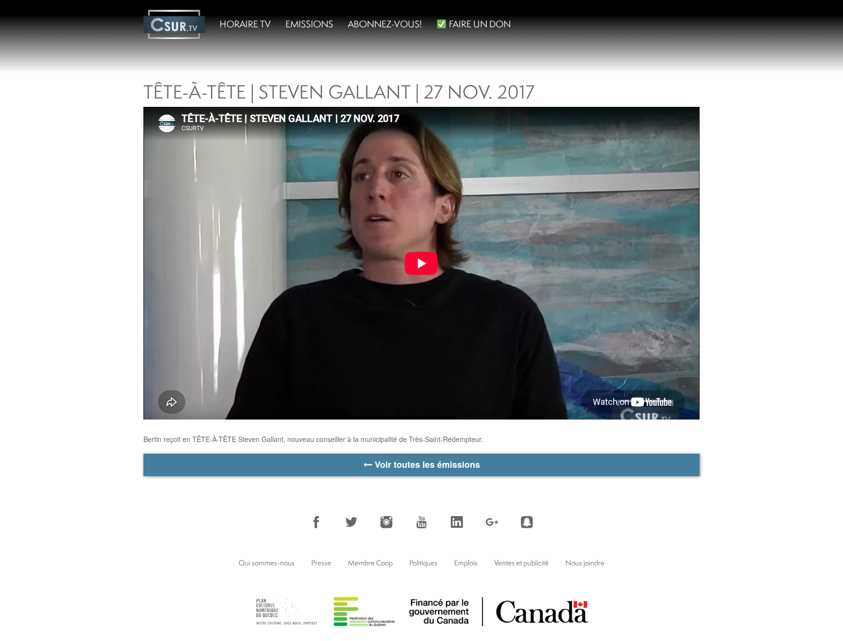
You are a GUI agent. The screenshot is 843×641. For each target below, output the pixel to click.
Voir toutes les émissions (426, 464)
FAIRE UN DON (479, 24)
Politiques (423, 563)
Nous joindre (584, 563)
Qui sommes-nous (267, 563)
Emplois (466, 563)
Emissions (309, 24)
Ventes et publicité (521, 563)
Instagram (386, 522)
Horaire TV (245, 24)
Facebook (316, 522)
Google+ (491, 522)
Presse (321, 563)
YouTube (421, 522)
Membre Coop (370, 563)
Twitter (351, 522)
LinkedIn (456, 522)
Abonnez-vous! (385, 24)
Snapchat (526, 522)
